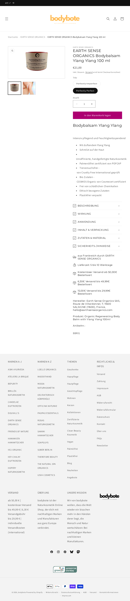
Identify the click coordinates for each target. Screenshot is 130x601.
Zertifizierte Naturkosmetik (75, 421)
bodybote (22, 592)
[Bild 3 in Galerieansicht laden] (29, 88)
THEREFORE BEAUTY (48, 456)
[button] (6, 18)
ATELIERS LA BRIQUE (18, 376)
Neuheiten (72, 470)
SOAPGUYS (43, 442)
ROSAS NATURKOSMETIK (46, 422)
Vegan (70, 441)
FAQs (99, 438)
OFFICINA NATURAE (47, 406)
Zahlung (101, 381)
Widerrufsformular (106, 409)
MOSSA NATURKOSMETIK (46, 385)
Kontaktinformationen (109, 592)
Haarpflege (72, 376)
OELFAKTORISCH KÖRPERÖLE (46, 397)
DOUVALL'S (13, 413)
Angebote (72, 477)
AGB (99, 395)
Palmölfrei (72, 448)
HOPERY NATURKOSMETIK (16, 470)
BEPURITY (13, 383)
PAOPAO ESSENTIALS (48, 413)
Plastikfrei (72, 456)
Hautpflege (73, 383)
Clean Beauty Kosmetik (74, 432)
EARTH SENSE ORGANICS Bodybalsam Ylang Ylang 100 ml (76, 37)
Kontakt (101, 424)
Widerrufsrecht (104, 402)
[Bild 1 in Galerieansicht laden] (14, 88)
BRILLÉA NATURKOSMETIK (16, 393)
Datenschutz (103, 416)
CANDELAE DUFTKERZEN (14, 404)
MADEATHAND (45, 376)
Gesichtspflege (74, 391)
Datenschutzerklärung (70, 592)
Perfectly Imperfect (88, 84)
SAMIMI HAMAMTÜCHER (45, 433)
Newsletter (102, 445)
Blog (69, 463)
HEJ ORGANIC (15, 449)
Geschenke (72, 369)
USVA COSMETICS (46, 475)
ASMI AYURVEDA (16, 369)
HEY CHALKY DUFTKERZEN (14, 458)
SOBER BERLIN (45, 449)
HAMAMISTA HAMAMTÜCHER (16, 440)
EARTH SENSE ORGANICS (32, 37)
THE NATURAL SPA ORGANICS (47, 466)
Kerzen (70, 405)
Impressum (102, 388)
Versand (89, 72)
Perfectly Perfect (85, 90)
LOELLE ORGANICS (47, 369)
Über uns (101, 431)
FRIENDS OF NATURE (18, 431)
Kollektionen (74, 412)
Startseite (13, 37)
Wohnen (71, 398)
